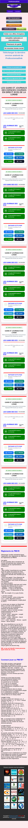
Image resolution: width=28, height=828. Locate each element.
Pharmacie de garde (14, 44)
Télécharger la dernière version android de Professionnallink (14, 55)
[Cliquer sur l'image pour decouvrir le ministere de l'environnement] (21, 779)
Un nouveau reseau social (14, 48)
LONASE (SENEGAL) (9, 29)
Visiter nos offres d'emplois (14, 34)
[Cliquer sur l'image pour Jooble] (21, 792)
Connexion (10, 11)
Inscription (17, 11)
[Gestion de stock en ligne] (21, 799)
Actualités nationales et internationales (14, 39)
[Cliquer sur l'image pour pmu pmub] (14, 799)
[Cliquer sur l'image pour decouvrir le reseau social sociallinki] (7, 806)
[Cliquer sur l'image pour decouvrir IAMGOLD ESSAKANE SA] (7, 779)
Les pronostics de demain (14, 82)
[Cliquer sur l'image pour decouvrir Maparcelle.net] (14, 786)
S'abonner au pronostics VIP (14, 67)
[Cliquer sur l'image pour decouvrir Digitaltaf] (14, 779)
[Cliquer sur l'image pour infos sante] (7, 799)
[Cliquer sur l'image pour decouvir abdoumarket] (14, 806)
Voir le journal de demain (14, 74)
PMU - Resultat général (14, 18)
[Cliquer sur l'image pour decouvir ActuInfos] (21, 806)
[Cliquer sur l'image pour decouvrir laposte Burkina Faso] (7, 786)
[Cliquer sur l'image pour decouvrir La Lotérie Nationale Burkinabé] (7, 772)
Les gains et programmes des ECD (14, 78)
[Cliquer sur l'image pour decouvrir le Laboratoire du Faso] (14, 772)
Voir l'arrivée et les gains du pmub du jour (14, 71)
